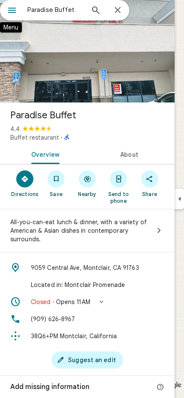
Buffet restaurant (34, 137)
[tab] (44, 153)
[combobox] (55, 10)
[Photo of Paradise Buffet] (87, 51)
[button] (87, 301)
